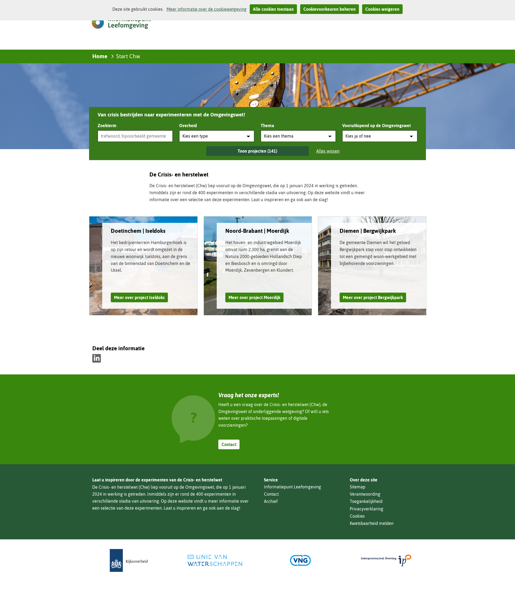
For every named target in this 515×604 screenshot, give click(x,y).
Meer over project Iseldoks (139, 297)
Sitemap (357, 486)
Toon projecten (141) (257, 151)
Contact (229, 444)
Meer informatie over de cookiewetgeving (207, 9)
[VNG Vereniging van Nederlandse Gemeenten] (300, 560)
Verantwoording (365, 494)
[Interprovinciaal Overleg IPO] (386, 560)
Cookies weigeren (382, 9)
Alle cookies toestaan (273, 9)
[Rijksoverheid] (128, 560)
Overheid (188, 125)
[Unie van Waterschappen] (214, 560)
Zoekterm (107, 125)
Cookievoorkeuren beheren (329, 9)
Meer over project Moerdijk (254, 297)
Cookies (357, 516)
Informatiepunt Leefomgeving (292, 486)
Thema (267, 125)
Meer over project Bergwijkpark (373, 297)
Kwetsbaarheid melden (371, 523)
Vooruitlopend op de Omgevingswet (376, 125)
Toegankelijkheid (366, 501)
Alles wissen (328, 151)
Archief (271, 501)
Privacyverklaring (366, 508)
